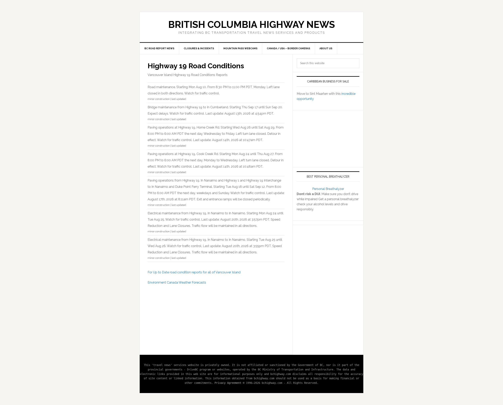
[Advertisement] (216, 317)
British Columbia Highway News (251, 24)
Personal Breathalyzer (328, 189)
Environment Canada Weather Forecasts (177, 282)
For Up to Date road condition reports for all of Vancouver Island (194, 272)
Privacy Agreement (228, 382)
